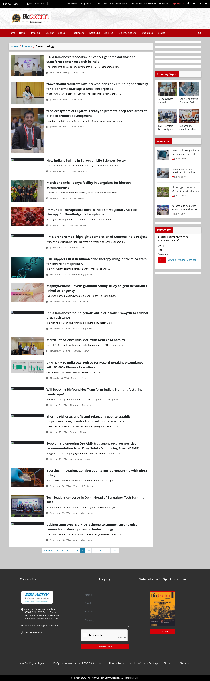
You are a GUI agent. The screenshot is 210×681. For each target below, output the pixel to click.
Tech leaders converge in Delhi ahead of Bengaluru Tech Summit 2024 (95, 499)
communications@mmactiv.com (41, 625)
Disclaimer (185, 663)
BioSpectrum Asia (63, 663)
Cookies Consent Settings (144, 663)
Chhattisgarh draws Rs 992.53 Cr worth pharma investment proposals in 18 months (185, 189)
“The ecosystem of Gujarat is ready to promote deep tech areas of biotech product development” (96, 113)
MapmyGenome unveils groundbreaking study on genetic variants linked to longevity (96, 288)
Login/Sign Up (177, 3)
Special (62, 33)
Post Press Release (118, 3)
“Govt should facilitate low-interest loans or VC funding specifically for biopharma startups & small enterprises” (97, 86)
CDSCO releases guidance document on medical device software (185, 152)
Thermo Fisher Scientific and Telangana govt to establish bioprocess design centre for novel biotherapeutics (89, 418)
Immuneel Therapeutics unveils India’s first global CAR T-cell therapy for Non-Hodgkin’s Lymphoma (92, 212)
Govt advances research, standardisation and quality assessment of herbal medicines (167, 100)
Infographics (85, 3)
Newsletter (72, 3)
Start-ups (94, 33)
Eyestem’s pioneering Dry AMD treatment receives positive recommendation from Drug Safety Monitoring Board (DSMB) (92, 445)
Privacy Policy (116, 663)
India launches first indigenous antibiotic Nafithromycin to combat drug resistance (97, 315)
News (22, 33)
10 (88, 550)
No (161, 250)
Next (114, 550)
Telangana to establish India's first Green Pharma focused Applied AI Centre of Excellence (188, 127)
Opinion (49, 33)
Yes (162, 245)
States (161, 33)
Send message (104, 646)
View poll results (176, 259)
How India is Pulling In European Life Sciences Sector (86, 160)
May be (164, 254)
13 (107, 550)
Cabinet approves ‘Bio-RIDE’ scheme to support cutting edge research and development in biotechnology (91, 526)
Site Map (168, 663)
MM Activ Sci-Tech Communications (104, 677)
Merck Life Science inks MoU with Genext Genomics (85, 340)
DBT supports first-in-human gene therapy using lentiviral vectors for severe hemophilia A (96, 261)
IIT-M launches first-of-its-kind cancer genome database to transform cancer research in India (90, 59)
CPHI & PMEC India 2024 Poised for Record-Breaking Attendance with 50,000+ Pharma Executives (94, 364)
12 (101, 550)
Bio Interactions (128, 33)
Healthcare (78, 33)
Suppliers (147, 33)
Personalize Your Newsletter (143, 3)
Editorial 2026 (56, 3)
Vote (162, 260)
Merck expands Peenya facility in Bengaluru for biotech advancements (88, 184)
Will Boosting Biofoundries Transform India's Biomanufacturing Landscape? (94, 391)
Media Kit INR (101, 3)
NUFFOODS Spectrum (91, 663)
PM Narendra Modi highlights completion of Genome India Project (96, 236)
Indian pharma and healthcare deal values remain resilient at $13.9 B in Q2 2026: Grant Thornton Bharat (185, 170)
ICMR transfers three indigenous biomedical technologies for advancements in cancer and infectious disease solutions (167, 127)
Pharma (35, 33)
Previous (48, 550)
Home (12, 33)
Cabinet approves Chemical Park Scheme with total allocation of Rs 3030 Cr (188, 100)
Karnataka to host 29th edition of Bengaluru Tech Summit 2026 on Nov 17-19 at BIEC (185, 207)
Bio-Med (108, 33)
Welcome (36, 3)
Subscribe (163, 3)
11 (94, 550)
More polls (192, 259)
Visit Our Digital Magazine (33, 663)
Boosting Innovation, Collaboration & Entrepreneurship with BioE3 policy (96, 472)
